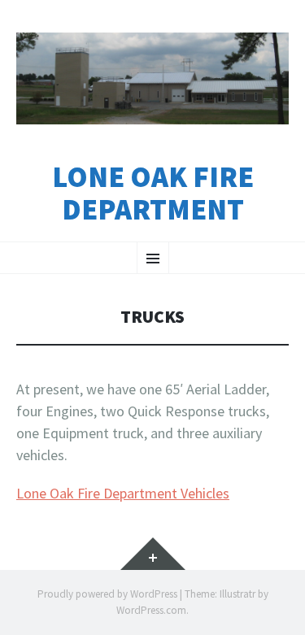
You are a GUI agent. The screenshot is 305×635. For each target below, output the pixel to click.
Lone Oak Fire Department (153, 193)
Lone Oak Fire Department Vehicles (122, 493)
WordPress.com (151, 610)
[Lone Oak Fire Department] (152, 78)
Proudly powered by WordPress (107, 594)
